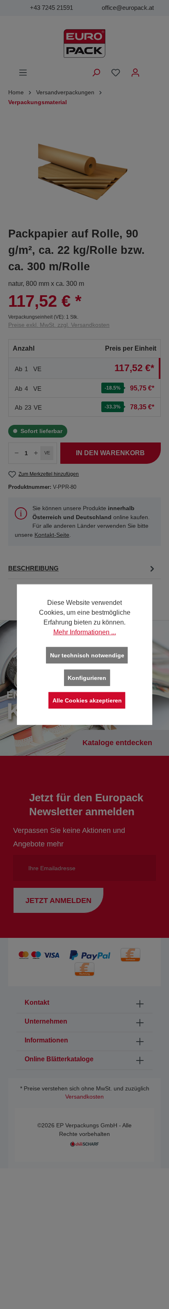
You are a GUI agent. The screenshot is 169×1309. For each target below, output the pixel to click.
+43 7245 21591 (51, 7)
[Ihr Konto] (135, 72)
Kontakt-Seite (51, 534)
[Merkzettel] (116, 72)
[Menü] (23, 72)
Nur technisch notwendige (87, 655)
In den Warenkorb (110, 452)
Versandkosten (84, 1097)
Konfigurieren (87, 678)
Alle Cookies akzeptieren (87, 700)
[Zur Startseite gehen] (84, 43)
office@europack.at (128, 7)
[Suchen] (96, 72)
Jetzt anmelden (58, 900)
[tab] (82, 569)
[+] (36, 453)
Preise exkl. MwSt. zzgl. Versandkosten (59, 325)
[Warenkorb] (150, 69)
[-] (16, 453)
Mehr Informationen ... (84, 632)
